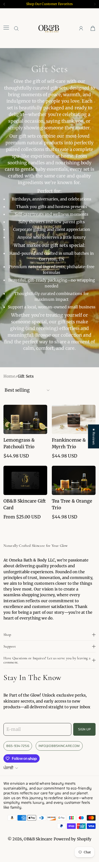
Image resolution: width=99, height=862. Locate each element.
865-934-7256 (17, 745)
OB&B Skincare (38, 839)
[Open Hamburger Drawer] (6, 28)
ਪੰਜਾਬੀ (8, 768)
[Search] (16, 28)
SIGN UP (84, 729)
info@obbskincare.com (59, 745)
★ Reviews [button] (93, 436)
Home (9, 376)
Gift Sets (26, 376)
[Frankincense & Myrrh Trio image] (74, 419)
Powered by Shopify (72, 839)
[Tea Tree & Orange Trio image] (74, 480)
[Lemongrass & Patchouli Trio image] (25, 419)
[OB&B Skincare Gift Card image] (25, 480)
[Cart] (93, 28)
